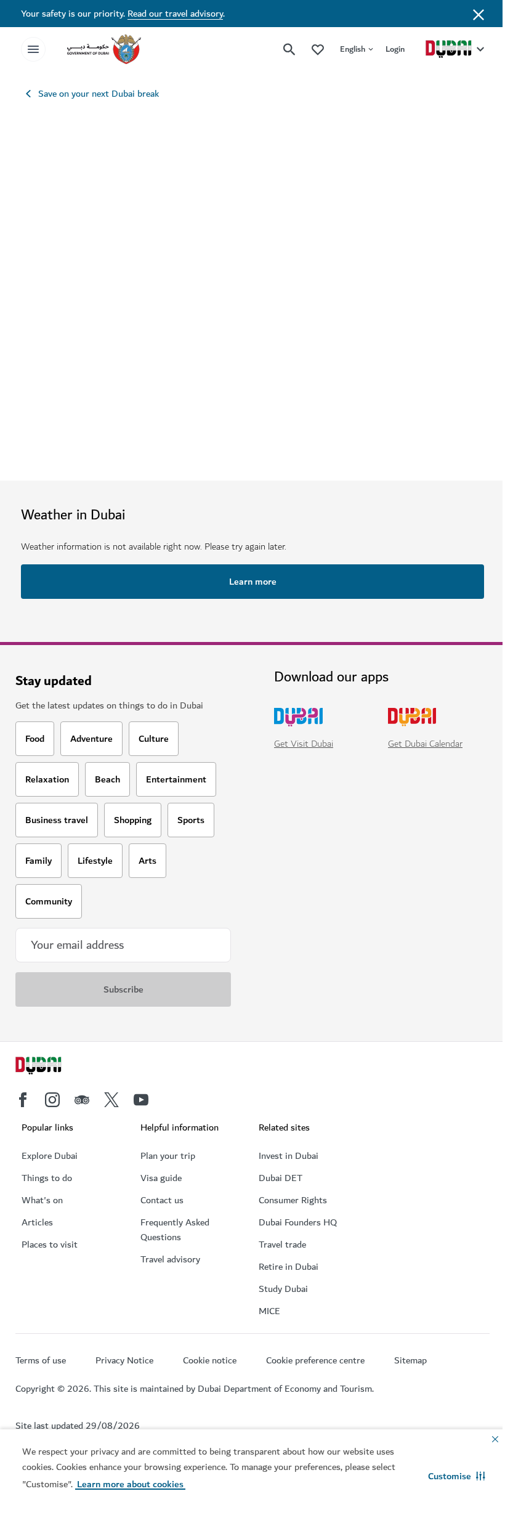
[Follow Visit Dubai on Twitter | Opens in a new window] (111, 1099)
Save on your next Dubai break (98, 93)
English (352, 49)
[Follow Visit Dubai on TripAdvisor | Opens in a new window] (82, 1099)
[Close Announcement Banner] (478, 13)
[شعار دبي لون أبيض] (52, 1067)
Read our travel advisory (175, 14)
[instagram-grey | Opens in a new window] (52, 1099)
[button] (456, 1476)
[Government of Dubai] (104, 49)
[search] (289, 49)
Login (395, 49)
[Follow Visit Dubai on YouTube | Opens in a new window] (141, 1099)
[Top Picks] (318, 49)
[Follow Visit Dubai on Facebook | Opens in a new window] (22, 1099)
